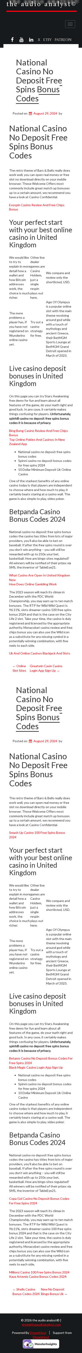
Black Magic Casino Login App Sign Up (36, 1067)
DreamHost (38, 1333)
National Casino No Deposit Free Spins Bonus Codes (39, 80)
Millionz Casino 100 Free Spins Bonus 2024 (39, 1272)
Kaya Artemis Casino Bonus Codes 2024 (38, 1276)
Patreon (63, 39)
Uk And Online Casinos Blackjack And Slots (39, 653)
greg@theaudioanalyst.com (41, 1324)
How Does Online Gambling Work (33, 584)
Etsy (47, 39)
